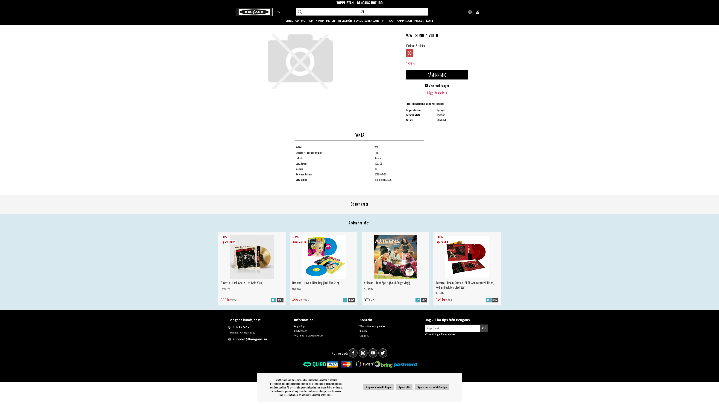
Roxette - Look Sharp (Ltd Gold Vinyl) (242, 283)
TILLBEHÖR (344, 20)
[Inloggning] (477, 12)
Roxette (225, 288)
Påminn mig (437, 75)
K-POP (320, 20)
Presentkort (423, 20)
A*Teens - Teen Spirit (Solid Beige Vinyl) (387, 283)
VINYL (289, 20)
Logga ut (364, 335)
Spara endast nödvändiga (432, 387)
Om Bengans (300, 331)
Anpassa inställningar (378, 387)
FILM (310, 20)
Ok (484, 328)
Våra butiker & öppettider (372, 326)
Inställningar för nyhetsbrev (441, 334)
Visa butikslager (438, 85)
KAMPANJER (404, 20)
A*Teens (368, 288)
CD (297, 20)
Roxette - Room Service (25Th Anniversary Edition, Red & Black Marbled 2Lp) (465, 285)
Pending (441, 115)
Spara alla (404, 387)
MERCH (330, 20)
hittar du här (326, 395)
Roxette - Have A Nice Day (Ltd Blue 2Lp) (315, 283)
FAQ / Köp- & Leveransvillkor (308, 335)
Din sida (364, 331)
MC (303, 20)
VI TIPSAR (388, 20)
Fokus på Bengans (367, 20)
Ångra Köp (299, 326)
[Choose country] (470, 12)
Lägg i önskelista (437, 93)
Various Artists (415, 45)
